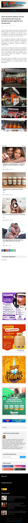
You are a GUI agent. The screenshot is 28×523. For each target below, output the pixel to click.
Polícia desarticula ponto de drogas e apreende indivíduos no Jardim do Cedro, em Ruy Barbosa (17, 498)
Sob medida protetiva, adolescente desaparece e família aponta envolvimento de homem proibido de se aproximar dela (17, 505)
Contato (20, 518)
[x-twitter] (20, 469)
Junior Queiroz (5, 25)
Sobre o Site (15, 518)
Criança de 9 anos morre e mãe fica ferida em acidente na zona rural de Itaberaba (17, 512)
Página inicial (3, 12)
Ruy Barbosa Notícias (17, 521)
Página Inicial (8, 518)
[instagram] (20, 466)
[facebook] (8, 466)
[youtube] (8, 469)
